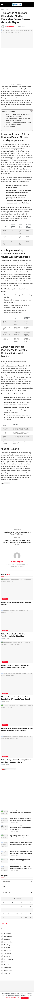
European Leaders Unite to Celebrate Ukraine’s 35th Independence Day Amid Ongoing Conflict (20, 827)
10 (26, 910)
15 (17, 913)
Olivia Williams (8, 962)
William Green (7, 973)
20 (8, 917)
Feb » (6, 923)
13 (8, 913)
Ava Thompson (8, 936)
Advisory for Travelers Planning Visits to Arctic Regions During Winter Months (18, 123)
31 (26, 921)
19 (3, 917)
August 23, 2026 (5, 764)
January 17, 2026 (21, 26)
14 (12, 913)
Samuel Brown (8, 964)
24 (26, 917)
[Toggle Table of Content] (31, 111)
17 (26, 913)
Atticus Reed (7, 933)
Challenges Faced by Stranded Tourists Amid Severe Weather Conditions (18, 119)
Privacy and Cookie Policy (12, 997)
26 (3, 921)
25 (30, 917)
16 (21, 913)
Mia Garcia (7, 956)
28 (12, 921)
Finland (7, 9)
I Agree (24, 997)
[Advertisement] (17, 66)
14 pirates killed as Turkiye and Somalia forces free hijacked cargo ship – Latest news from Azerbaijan (21, 844)
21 (12, 917)
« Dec (2, 923)
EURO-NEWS (7, 953)
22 (17, 917)
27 (8, 921)
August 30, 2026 (5, 638)
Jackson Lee (7, 950)
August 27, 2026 (5, 701)
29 (17, 921)
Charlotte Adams (8, 942)
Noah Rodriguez (10, 26)
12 (3, 913)
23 (21, 917)
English (6, 769)
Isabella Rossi (7, 947)
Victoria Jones (8, 970)
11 (30, 910)
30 (21, 921)
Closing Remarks (10, 126)
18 (30, 913)
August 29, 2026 (5, 669)
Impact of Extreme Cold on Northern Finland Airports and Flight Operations (18, 115)
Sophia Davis (7, 967)
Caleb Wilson (7, 939)
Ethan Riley (7, 945)
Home (2, 9)
